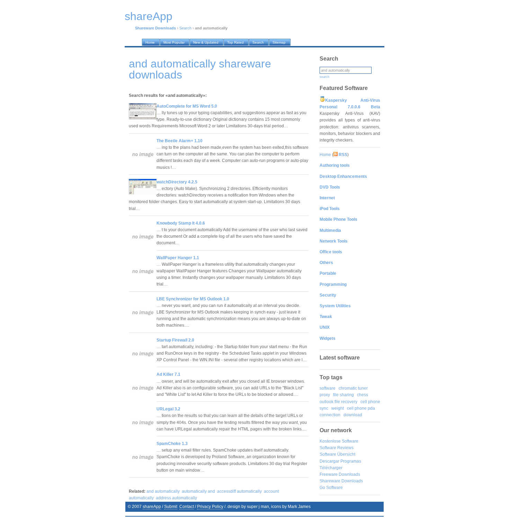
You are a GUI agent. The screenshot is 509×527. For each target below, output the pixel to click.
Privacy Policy (210, 506)
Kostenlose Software (339, 441)
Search (185, 28)
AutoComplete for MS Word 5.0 (187, 106)
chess (362, 394)
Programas (350, 461)
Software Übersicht (337, 454)
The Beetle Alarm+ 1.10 (180, 140)
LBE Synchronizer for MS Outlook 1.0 (193, 299)
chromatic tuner (353, 388)
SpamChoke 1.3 (172, 443)
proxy (325, 394)
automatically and (198, 491)
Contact (186, 506)
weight (337, 408)
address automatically (176, 498)
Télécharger (331, 467)
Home (325, 154)
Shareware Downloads (341, 481)
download (352, 414)
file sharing (343, 394)
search (324, 77)
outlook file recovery (338, 401)
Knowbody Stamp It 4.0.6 (181, 223)
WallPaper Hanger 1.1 (178, 257)
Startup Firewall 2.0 (175, 340)
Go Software (331, 487)
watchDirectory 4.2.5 (177, 182)
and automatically (163, 491)
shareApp (152, 506)
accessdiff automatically (239, 491)
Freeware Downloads (340, 474)
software (328, 388)
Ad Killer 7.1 (168, 374)
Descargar (329, 461)
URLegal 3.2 (168, 409)
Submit (170, 506)
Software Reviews (337, 447)
